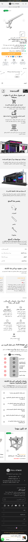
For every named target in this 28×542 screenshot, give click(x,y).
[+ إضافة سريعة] (7, 450)
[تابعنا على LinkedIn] (8, 505)
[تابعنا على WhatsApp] (5, 505)
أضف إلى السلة (11, 53)
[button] (14, 510)
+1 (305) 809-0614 (13, 476)
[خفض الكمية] (26, 53)
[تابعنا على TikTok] (12, 505)
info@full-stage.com (13, 478)
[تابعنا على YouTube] (16, 505)
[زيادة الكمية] (22, 53)
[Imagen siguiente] (24, 20)
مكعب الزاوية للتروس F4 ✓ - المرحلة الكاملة (16, 456)
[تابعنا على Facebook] (23, 505)
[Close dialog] (2, 510)
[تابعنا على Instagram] (19, 505)
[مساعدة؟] (2, 539)
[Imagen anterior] (4, 20)
